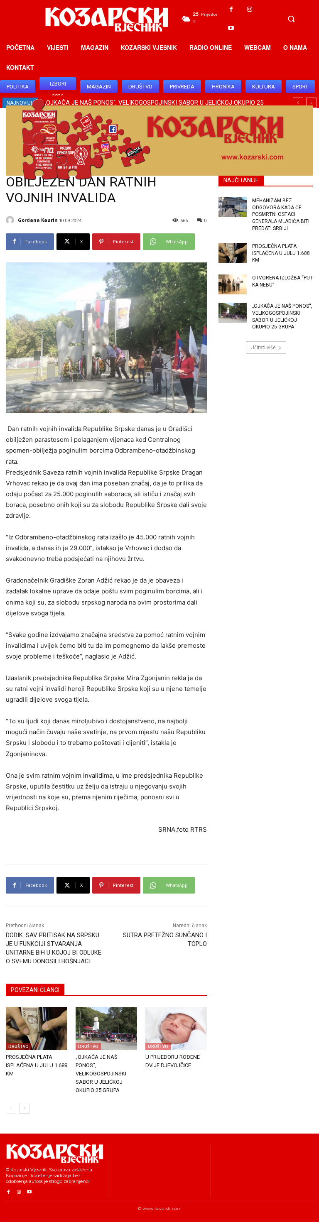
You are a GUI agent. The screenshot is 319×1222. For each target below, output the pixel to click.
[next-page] (24, 1108)
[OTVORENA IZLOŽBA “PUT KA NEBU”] (232, 284)
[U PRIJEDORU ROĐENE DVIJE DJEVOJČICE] (176, 1028)
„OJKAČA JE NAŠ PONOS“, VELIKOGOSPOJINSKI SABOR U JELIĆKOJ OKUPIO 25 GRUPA (101, 1073)
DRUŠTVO (18, 1046)
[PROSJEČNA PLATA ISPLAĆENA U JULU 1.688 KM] (36, 1028)
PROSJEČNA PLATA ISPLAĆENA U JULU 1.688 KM (36, 1065)
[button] (291, 19)
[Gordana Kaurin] (11, 220)
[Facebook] (231, 9)
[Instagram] (250, 9)
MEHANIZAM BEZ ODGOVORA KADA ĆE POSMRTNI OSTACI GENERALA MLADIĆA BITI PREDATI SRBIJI (280, 214)
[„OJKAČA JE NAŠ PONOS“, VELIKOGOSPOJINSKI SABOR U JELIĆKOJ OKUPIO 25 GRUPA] (106, 1028)
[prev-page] (11, 1108)
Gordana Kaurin (38, 220)
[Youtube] (231, 28)
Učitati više (263, 347)
